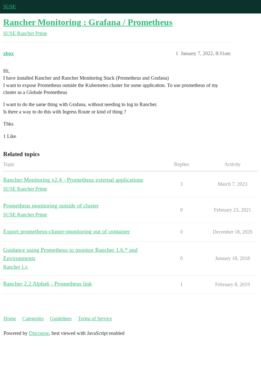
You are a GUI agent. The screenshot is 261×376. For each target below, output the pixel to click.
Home (10, 318)
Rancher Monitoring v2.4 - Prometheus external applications (73, 180)
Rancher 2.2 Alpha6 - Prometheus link (47, 283)
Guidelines (61, 318)
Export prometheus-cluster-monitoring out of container (66, 231)
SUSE (9, 6)
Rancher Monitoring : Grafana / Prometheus (88, 22)
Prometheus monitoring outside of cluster (51, 205)
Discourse (39, 333)
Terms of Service (95, 318)
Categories (33, 318)
